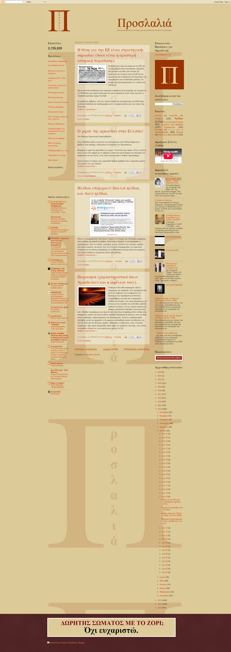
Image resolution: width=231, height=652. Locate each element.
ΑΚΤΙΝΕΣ (54, 228)
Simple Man (56, 392)
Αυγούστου (164, 427)
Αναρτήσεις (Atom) (92, 355)
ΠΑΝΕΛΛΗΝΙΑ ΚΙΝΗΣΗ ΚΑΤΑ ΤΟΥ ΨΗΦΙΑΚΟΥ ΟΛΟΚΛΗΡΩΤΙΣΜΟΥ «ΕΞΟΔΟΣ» (59, 276)
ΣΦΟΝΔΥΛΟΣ (56, 292)
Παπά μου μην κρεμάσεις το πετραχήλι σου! (172, 266)
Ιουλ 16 (165, 489)
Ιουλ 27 (165, 449)
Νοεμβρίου (164, 416)
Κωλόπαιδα (55, 394)
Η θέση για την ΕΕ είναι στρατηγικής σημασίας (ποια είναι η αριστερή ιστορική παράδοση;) (111, 55)
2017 (160, 394)
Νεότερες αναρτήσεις (86, 349)
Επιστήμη (158, 130)
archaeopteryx (56, 346)
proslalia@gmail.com (163, 55)
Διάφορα (87, 341)
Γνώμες (179, 122)
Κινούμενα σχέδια (174, 130)
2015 (160, 402)
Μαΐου (162, 581)
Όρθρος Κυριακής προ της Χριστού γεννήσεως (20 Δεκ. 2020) (168, 317)
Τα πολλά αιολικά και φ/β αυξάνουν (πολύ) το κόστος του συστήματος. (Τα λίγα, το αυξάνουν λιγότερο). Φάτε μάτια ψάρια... (59, 354)
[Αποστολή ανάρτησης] (125, 116)
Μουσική (179, 132)
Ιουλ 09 (165, 543)
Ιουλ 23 (165, 463)
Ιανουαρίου (164, 596)
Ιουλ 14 (165, 497)
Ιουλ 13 (165, 528)
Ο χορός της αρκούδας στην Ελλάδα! (110, 131)
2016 (160, 398)
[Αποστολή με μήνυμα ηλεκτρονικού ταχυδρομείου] (130, 115)
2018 (160, 391)
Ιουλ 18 (165, 482)
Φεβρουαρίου (165, 592)
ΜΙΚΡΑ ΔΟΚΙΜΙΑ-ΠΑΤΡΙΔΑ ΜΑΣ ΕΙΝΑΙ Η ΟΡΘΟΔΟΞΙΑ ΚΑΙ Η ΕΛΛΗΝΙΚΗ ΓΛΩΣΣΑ (59, 336)
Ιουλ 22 (165, 467)
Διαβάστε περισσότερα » (87, 109)
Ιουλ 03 (165, 565)
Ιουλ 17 (165, 486)
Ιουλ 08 (165, 547)
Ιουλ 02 (165, 569)
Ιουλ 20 (165, 474)
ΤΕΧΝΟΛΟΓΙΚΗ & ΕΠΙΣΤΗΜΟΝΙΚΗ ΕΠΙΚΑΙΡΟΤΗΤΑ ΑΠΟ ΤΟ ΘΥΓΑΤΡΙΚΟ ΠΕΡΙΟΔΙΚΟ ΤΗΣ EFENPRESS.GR (60, 298)
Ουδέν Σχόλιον (57, 364)
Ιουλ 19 (165, 478)
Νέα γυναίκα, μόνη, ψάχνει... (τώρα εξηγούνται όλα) (173, 181)
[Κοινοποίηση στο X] (135, 115)
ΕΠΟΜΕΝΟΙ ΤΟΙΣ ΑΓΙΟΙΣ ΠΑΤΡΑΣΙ (58, 270)
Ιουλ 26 (165, 452)
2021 (160, 379)
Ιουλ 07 (165, 550)
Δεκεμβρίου (164, 412)
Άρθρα (86, 119)
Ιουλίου (163, 431)
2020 (160, 383)
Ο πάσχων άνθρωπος (163, 200)
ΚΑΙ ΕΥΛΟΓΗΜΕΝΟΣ (174, 285)
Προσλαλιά (162, 135)
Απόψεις (158, 118)
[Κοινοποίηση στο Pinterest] (140, 115)
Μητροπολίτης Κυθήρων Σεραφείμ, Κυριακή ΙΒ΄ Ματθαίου (59, 232)
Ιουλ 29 (165, 441)
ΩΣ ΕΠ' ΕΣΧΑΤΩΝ (173, 237)
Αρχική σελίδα (110, 349)
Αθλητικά (158, 115)
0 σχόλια (117, 116)
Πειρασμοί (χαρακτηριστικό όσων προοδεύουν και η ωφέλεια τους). (108, 279)
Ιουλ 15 (165, 493)
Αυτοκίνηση (168, 122)
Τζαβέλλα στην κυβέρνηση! (166, 333)
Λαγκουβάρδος (90, 176)
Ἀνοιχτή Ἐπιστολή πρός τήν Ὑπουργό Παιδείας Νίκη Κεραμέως (59, 376)
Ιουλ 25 (165, 456)
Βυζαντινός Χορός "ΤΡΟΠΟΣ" (58, 324)
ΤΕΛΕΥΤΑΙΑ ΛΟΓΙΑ (57, 342)
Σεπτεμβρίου (165, 423)
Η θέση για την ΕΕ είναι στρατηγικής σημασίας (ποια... (171, 502)
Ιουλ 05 (165, 558)
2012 (160, 600)
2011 (160, 604)
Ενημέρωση (169, 127)
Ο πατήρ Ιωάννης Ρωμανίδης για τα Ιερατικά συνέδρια (173, 217)
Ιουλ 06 (165, 554)
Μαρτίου (163, 588)
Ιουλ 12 (165, 532)
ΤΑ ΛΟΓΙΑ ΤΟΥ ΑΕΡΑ (59, 307)
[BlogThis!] (132, 115)
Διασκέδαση (165, 124)
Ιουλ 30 (165, 437)
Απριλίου (163, 585)
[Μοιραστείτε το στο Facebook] (137, 115)
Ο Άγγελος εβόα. (172, 250)
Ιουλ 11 (165, 535)
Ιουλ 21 (165, 471)
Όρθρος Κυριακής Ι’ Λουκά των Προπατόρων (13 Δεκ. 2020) (167, 299)
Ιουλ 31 (165, 434)
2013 (160, 409)
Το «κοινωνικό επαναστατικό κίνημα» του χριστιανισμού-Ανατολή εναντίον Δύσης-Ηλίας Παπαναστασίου (60, 251)
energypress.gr (112, 234)
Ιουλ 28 (165, 445)
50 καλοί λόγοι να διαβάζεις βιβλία (57, 287)
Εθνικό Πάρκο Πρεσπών (59, 318)
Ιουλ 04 (165, 561)
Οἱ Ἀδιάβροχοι (57, 260)
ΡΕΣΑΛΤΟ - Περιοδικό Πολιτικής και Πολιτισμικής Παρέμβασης (60, 241)
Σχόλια (175, 135)
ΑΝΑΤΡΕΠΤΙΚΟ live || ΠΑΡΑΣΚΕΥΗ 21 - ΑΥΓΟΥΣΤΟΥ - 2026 (58, 210)
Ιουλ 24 (165, 460)
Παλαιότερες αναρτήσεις (137, 349)
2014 (160, 405)
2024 (160, 372)
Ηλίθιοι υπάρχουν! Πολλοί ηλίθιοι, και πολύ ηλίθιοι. (171, 514)
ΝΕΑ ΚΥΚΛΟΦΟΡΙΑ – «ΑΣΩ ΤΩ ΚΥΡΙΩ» (58, 328)
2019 (160, 387)
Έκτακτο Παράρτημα (59, 284)
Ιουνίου (163, 577)
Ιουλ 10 (165, 539)
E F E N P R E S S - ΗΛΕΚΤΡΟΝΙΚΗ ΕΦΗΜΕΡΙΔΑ (59, 204)
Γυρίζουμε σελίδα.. (57, 366)
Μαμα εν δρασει (57, 383)
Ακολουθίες (173, 115)
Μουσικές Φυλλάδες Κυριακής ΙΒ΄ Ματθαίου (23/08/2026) (59, 221)
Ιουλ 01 (165, 572)
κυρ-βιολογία (56, 316)
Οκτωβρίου (164, 420)
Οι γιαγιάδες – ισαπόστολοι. (56, 311)
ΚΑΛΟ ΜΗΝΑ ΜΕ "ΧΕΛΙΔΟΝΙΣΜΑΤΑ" (57, 386)
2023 (160, 376)
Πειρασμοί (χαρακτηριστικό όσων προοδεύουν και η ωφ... (171, 521)
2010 (160, 608)
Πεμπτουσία (56, 217)
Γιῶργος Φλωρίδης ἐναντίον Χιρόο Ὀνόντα (59, 263)
